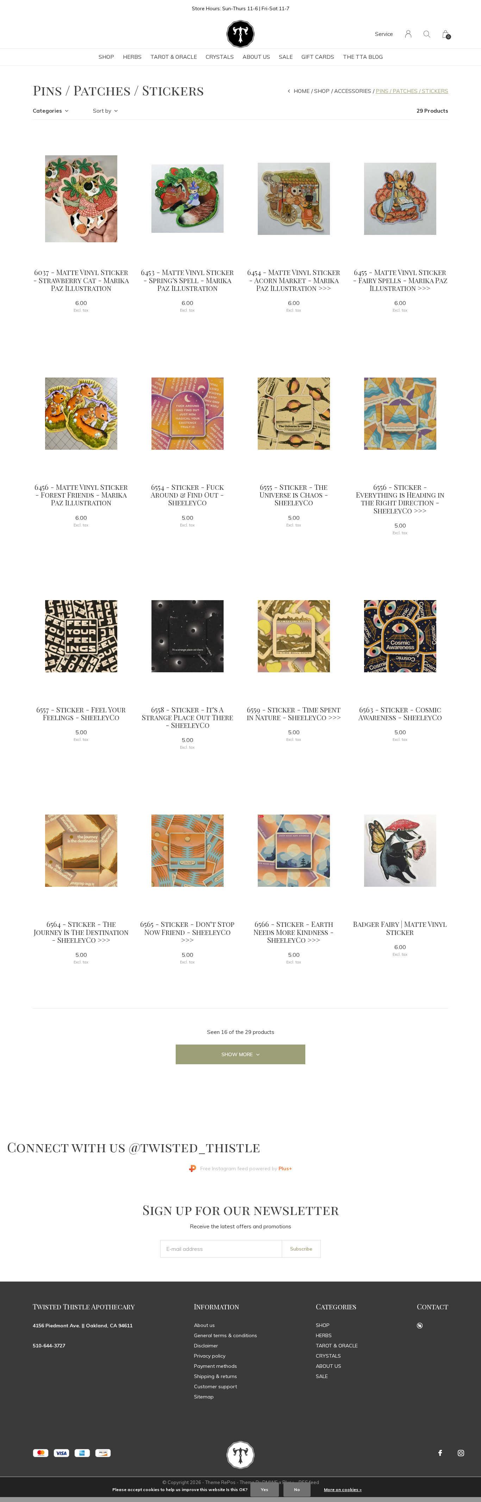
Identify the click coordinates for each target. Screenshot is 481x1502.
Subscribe (301, 1249)
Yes (264, 1489)
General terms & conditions (225, 1335)
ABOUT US (256, 57)
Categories (47, 110)
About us (204, 1325)
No (297, 1489)
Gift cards (317, 57)
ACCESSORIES (352, 91)
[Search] (427, 34)
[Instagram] (461, 1453)
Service (384, 34)
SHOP (106, 57)
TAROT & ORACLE (173, 57)
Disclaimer (206, 1345)
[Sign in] (408, 34)
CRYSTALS (220, 57)
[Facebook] (440, 1453)
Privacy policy (209, 1356)
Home (302, 91)
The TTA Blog (363, 57)
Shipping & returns (215, 1376)
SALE (286, 57)
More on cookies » (343, 1489)
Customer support (215, 1386)
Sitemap (204, 1397)
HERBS (132, 57)
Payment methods (215, 1366)
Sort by (102, 110)
